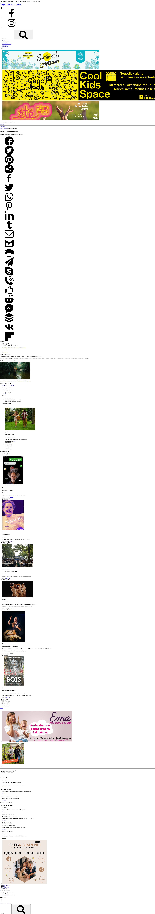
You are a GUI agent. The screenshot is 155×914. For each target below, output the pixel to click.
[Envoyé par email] (9, 238)
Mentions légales (5, 887)
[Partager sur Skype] (9, 275)
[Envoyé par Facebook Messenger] (9, 312)
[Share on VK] (9, 331)
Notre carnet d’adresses (6, 44)
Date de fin (4, 771)
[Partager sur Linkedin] (9, 219)
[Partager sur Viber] (9, 284)
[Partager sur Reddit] (9, 303)
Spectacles (6, 128)
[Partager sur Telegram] (9, 266)
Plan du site (4, 888)
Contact (3, 886)
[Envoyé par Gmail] (9, 247)
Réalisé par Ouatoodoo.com (5, 903)
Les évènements (5, 40)
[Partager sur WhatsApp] (9, 201)
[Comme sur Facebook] (9, 294)
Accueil (1, 128)
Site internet (4, 351)
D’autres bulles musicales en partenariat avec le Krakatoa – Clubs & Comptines (15, 380)
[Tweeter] (9, 154)
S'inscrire (2, 124)
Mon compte (2, 126)
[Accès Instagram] (11, 27)
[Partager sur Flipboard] (9, 340)
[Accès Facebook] (11, 17)
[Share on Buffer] (9, 321)
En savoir (14, 441)
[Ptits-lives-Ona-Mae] (15, 378)
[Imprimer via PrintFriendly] (9, 256)
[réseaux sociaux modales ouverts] (9, 173)
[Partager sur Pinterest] (9, 163)
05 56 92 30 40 (5, 894)
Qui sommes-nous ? (6, 885)
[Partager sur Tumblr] (9, 228)
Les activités (4, 41)
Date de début (5, 770)
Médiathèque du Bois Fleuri (9, 385)
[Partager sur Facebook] (9, 145)
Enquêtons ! (4, 45)
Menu (1, 48)
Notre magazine (5, 46)
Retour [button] (1, 708)
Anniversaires (5, 42)
